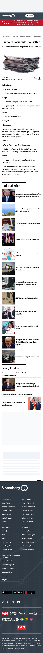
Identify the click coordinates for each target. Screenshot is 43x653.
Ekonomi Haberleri (8, 507)
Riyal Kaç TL (6, 546)
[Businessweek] (10, 619)
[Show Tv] (22, 619)
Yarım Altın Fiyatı (28, 514)
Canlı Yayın (6, 503)
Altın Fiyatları (26, 499)
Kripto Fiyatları (7, 518)
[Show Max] (31, 619)
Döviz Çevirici (6, 531)
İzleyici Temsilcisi (8, 561)
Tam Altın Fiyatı (28, 510)
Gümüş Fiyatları (28, 531)
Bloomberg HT (6, 36)
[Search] (36, 15)
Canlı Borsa (26, 527)
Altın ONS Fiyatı (27, 522)
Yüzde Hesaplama (28, 550)
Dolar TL (4, 535)
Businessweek (7, 499)
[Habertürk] (5, 613)
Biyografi (5, 576)
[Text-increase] (35, 78)
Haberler (15, 36)
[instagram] (13, 602)
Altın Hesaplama (28, 546)
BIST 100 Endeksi (28, 542)
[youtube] (18, 602)
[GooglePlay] (18, 593)
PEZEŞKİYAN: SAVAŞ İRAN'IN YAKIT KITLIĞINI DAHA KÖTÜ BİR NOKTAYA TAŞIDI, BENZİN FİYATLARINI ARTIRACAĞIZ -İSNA (26, 22)
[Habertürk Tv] (13, 613)
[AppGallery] (29, 593)
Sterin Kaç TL (6, 542)
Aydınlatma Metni (8, 568)
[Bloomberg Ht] (30, 613)
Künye (4, 522)
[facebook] (7, 602)
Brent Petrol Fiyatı (28, 535)
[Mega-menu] (40, 15)
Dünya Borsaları (7, 514)
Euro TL (4, 538)
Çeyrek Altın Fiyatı (28, 507)
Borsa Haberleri (7, 510)
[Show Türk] (26, 619)
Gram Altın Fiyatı (28, 503)
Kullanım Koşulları (8, 565)
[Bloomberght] (8, 15)
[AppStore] (7, 593)
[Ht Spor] (20, 613)
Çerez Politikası (7, 572)
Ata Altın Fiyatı (27, 518)
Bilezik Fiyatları (27, 538)
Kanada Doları (7, 550)
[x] (3, 602)
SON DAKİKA (5, 22)
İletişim (4, 580)
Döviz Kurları (6, 527)
